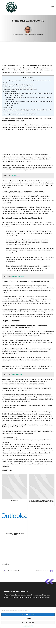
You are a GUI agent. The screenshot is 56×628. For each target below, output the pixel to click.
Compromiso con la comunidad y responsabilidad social (20, 89)
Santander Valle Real (14, 571)
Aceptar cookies (28, 614)
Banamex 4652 (7, 108)
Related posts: (9, 106)
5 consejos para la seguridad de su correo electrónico (19, 114)
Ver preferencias (28, 622)
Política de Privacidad (28, 626)
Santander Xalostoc (42, 571)
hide (31, 77)
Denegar (28, 618)
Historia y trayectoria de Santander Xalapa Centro (18, 85)
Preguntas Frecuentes (9, 91)
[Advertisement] (28, 52)
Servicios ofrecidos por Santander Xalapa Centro (18, 87)
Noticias (6, 564)
